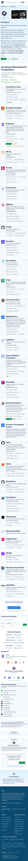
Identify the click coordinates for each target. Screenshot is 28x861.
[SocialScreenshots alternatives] (3, 108)
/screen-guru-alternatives (7, 186)
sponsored (12, 783)
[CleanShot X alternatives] (3, 498)
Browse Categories (6, 817)
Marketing (20, 843)
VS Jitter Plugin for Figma (9, 712)
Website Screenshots (18, 648)
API (2, 810)
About (24, 809)
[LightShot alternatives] (3, 340)
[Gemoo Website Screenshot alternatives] (3, 356)
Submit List (4, 828)
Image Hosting (10, 637)
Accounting (4, 845)
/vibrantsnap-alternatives (7, 515)
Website (4, 58)
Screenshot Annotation (18, 642)
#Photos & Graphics (6, 81)
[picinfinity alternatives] (3, 585)
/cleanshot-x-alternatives (7, 495)
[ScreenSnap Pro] (3, 403)
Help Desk (7, 843)
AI (2, 839)
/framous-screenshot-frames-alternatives (11, 423)
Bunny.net (13, 855)
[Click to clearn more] (14, 778)
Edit (3, 56)
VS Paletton (6, 705)
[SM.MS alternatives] (3, 554)
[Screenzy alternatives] (3, 242)
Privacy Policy (11, 852)
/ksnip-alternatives (5, 440)
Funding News (5, 826)
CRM (3, 843)
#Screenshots (4, 79)
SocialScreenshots (7, 47)
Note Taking (18, 637)
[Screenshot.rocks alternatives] (3, 87)
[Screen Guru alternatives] (3, 188)
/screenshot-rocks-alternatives (8, 85)
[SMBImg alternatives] (3, 205)
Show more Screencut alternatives (14, 602)
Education (4, 848)
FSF (3, 425)
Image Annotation (18, 634)
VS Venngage (6, 707)
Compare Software (6, 819)
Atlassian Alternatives (20, 823)
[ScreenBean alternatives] (3, 261)
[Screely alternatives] (3, 168)
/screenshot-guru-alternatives (8, 298)
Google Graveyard (19, 828)
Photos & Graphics (10, 640)
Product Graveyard (19, 826)
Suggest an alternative (14, 607)
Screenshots (9, 645)
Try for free (8, 143)
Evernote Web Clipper (17, 51)
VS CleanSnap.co (7, 703)
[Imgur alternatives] (3, 280)
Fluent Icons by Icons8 (15, 53)
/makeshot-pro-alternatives (8, 315)
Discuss (20, 809)
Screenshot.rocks (19, 45)
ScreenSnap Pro (13, 745)
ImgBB (3, 53)
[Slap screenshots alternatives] (3, 531)
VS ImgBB (5, 692)
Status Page (14, 58)
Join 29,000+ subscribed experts (14, 766)
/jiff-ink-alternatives (5, 150)
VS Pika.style (6, 697)
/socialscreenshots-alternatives (8, 106)
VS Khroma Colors (8, 714)
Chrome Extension (6, 821)
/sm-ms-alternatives (6, 551)
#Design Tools (12, 79)
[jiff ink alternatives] (3, 152)
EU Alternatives (6, 725)
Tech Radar (17, 817)
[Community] (23, 2)
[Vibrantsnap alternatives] (3, 517)
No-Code (6, 839)
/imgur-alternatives (5, 278)
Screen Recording (7, 642)
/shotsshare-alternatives (7, 480)
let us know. (18, 726)
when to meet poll (12, 858)
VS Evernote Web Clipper (9, 690)
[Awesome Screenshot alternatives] (3, 568)
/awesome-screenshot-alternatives (9, 566)
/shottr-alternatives (5, 462)
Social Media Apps (18, 645)
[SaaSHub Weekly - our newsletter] (20, 2)
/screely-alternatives (6, 166)
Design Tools (9, 634)
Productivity (19, 640)
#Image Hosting (16, 81)
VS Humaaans (6, 709)
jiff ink (18, 47)
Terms (18, 852)
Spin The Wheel (14, 856)
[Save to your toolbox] (4, 18)
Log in (2, 623)
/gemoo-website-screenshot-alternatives (11, 354)
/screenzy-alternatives (6, 239)
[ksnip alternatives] (3, 443)
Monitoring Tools (17, 846)
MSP (3, 317)
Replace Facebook (19, 819)
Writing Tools (21, 845)
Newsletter (4, 830)
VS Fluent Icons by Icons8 (9, 694)
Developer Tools (13, 839)
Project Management (7, 846)
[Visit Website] (26, 86)
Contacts (14, 809)
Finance (24, 846)
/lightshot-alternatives (6, 338)
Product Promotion (6, 809)
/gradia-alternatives (6, 225)
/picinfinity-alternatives (6, 583)
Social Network (9, 648)
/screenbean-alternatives (7, 259)
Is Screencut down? (14, 733)
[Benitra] (3, 124)
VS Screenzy (6, 701)
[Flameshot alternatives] (3, 382)
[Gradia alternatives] (3, 227)
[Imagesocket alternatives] (3, 539)
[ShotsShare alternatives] (3, 482)
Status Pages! (5, 823)
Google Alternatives (19, 821)
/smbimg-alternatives (6, 203)
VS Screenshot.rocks (8, 699)
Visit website (8, 418)
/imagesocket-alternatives (7, 537)
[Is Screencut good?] (8, 59)
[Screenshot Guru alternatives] (3, 300)
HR (16, 845)
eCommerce (11, 845)
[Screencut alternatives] (4, 13)
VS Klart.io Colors (7, 716)
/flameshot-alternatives (6, 380)
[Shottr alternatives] (3, 464)
